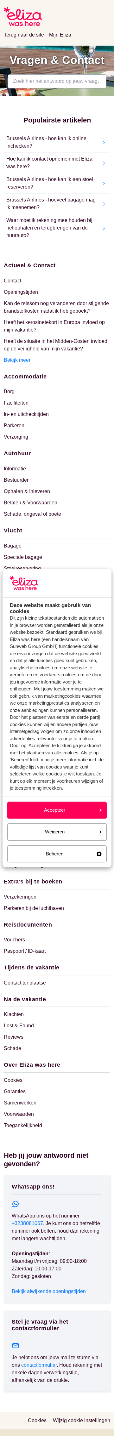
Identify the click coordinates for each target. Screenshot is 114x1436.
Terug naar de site (24, 34)
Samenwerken (20, 1102)
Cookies (13, 1080)
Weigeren (55, 831)
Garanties (15, 1091)
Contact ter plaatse (25, 982)
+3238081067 (27, 1223)
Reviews (13, 1037)
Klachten (14, 1014)
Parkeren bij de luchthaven (34, 908)
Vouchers (14, 939)
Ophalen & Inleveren (27, 491)
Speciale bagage (23, 557)
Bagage (13, 545)
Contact (12, 280)
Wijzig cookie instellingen (81, 1420)
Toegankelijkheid (23, 1125)
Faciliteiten (16, 403)
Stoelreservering (22, 568)
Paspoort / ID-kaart (25, 951)
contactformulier (39, 1365)
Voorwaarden (19, 1114)
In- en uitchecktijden (26, 414)
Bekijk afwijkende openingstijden (49, 1291)
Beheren (54, 853)
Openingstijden (21, 292)
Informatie (15, 468)
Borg (9, 391)
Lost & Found (19, 1025)
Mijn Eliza (60, 34)
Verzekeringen (20, 897)
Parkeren (14, 425)
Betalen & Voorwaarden (30, 502)
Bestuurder (16, 480)
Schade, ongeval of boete (32, 514)
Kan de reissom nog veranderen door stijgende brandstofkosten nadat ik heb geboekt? (56, 307)
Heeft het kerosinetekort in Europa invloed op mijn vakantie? (54, 326)
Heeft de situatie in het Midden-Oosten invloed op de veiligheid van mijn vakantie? (55, 344)
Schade (12, 1048)
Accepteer (54, 810)
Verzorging (16, 437)
